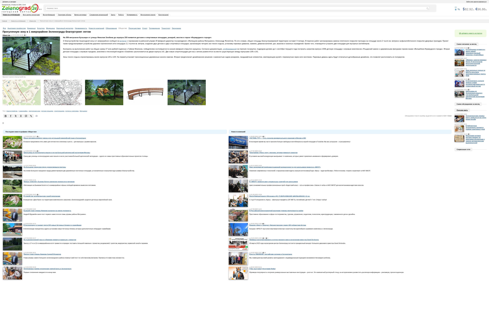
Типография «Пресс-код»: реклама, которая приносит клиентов (273, 153)
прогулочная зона (34, 111)
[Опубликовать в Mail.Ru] (25, 116)
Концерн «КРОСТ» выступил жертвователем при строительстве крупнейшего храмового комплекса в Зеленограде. (291, 229)
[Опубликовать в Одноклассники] (20, 116)
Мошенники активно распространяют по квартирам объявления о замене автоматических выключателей (475, 139)
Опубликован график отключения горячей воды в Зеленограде (47, 269)
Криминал (31, 28)
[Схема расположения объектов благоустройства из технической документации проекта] (63, 105)
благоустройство (11, 111)
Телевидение (154, 28)
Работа (121, 15)
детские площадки (47, 111)
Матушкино (83, 111)
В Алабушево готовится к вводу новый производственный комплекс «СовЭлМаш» (475, 52)
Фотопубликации (49, 15)
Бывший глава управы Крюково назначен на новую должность (47, 211)
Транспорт (165, 28)
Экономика (176, 28)
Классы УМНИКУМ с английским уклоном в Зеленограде (270, 254)
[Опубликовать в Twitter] (15, 116)
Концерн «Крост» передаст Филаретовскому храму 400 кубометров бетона (277, 225)
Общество (32, 21)
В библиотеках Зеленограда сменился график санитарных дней (475, 127)
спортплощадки (59, 111)
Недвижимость (132, 15)
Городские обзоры (64, 15)
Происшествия (134, 28)
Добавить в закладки (9, 1)
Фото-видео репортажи (31, 15)
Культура (41, 28)
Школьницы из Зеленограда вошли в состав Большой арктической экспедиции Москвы (57, 153)
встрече (123, 41)
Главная (4, 21)
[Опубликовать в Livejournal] (30, 116)
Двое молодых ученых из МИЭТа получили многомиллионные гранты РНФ (476, 73)
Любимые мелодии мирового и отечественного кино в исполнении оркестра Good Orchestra (284, 240)
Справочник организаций (99, 15)
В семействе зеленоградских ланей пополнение (42, 196)
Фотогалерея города (147, 15)
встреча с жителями (72, 111)
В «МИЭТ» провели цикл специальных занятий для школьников (273, 182)
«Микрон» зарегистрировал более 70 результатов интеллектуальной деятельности (476, 62)
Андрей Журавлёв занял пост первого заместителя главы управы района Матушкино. (55, 214)
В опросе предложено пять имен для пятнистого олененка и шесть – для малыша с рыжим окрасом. (60, 142)
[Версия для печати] (36, 117)
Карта (113, 15)
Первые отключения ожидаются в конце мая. (40, 272)
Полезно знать (462, 110)
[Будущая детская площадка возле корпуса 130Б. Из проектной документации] (104, 105)
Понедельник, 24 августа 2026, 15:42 (14, 4)
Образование (111, 28)
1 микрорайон (23, 111)
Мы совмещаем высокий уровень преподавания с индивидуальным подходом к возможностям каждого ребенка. (289, 258)
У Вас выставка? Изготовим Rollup (262, 269)
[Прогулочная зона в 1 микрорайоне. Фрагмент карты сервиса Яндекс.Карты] (22, 105)
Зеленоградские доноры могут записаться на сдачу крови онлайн (476, 117)
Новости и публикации (11, 15)
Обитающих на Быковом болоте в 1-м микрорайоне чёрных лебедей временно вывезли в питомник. (60, 185)
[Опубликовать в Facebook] (10, 116)
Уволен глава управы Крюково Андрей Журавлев (42, 254)
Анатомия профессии (17, 28)
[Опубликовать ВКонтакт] (5, 116)
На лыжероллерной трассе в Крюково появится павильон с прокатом (50, 240)
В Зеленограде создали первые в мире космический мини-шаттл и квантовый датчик (475, 83)
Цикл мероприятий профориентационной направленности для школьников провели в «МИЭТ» (285, 167)
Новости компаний (96, 28)
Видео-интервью (80, 15)
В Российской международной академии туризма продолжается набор (276, 211)
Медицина (50, 28)
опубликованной (230, 49)
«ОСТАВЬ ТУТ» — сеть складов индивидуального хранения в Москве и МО (277, 138)
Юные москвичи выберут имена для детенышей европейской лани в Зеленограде (55, 138)
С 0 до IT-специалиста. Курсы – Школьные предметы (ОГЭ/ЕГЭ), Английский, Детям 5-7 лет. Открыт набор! (288, 200)
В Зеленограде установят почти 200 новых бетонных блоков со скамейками (52, 225)
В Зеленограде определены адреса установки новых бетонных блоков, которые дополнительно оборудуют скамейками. (67, 229)
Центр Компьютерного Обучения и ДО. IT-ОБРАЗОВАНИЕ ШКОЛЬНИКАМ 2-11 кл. (279, 196)
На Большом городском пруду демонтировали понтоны (45, 167)
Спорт (144, 28)
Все (4, 28)
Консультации (163, 15)
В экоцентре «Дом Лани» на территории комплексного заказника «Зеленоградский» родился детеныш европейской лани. (68, 200)
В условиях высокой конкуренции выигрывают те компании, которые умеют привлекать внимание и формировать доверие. (293, 156)
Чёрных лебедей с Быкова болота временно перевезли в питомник (49, 182)
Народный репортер (64, 28)
